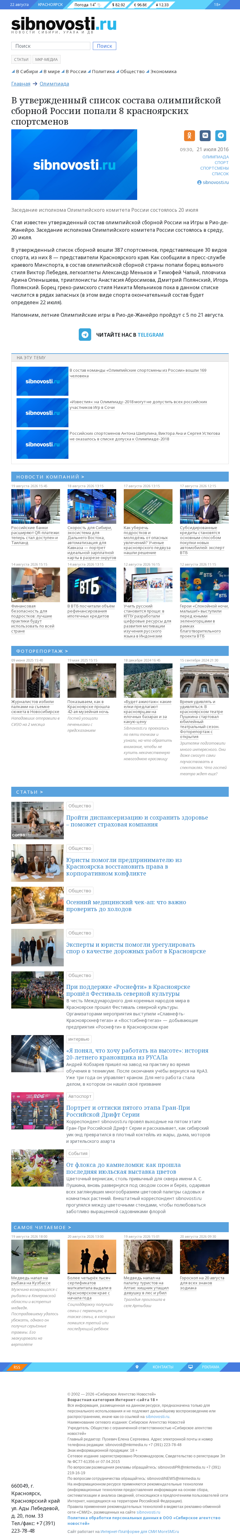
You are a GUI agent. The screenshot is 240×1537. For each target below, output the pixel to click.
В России (76, 71)
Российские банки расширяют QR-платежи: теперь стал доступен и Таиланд (35, 535)
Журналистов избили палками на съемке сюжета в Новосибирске (35, 706)
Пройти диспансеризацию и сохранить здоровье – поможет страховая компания (137, 821)
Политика (103, 71)
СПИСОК (220, 173)
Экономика (163, 71)
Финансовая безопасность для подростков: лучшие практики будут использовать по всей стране (32, 618)
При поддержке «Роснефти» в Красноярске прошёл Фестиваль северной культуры (128, 990)
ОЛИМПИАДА (215, 157)
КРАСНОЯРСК (50, 4)
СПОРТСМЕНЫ (214, 168)
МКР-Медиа (46, 59)
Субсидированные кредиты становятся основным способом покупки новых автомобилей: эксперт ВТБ (202, 540)
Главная (20, 83)
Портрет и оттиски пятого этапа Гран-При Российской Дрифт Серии (128, 1111)
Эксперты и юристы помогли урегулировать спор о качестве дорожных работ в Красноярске (136, 948)
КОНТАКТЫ (163, 1367)
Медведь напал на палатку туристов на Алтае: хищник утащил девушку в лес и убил (146, 1285)
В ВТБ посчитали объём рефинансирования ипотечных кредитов (91, 611)
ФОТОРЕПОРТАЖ (42, 651)
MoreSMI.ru (168, 1531)
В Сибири (27, 71)
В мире (51, 71)
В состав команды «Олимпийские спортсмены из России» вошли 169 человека (138, 373)
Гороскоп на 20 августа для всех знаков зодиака (202, 1283)
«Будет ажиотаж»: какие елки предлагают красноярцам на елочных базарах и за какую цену (148, 711)
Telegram (151, 334)
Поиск (104, 45)
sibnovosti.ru (157, 1416)
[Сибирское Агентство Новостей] (63, 23)
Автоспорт (80, 1096)
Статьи (21, 59)
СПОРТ (222, 162)
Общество (132, 71)
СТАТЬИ (29, 792)
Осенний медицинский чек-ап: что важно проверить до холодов (126, 905)
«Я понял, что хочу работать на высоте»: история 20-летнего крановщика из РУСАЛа (137, 1054)
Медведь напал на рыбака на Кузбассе (31, 1280)
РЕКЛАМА (210, 1367)
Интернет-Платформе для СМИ (129, 1531)
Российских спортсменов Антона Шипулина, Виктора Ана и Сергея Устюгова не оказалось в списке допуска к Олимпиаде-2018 (145, 436)
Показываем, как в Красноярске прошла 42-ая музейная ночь (89, 706)
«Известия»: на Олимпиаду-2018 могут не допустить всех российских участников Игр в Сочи (138, 404)
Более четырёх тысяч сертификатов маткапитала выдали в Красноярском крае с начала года (90, 1288)
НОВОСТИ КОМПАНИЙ (50, 476)
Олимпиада (54, 83)
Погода (81, 4)
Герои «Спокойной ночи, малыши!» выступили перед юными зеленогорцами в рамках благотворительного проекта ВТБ (204, 621)
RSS (17, 1367)
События (78, 1153)
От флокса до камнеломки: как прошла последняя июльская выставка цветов (123, 1168)
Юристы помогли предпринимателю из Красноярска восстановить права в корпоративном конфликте (124, 866)
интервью (78, 1039)
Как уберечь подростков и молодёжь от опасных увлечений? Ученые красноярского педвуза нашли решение (147, 540)
